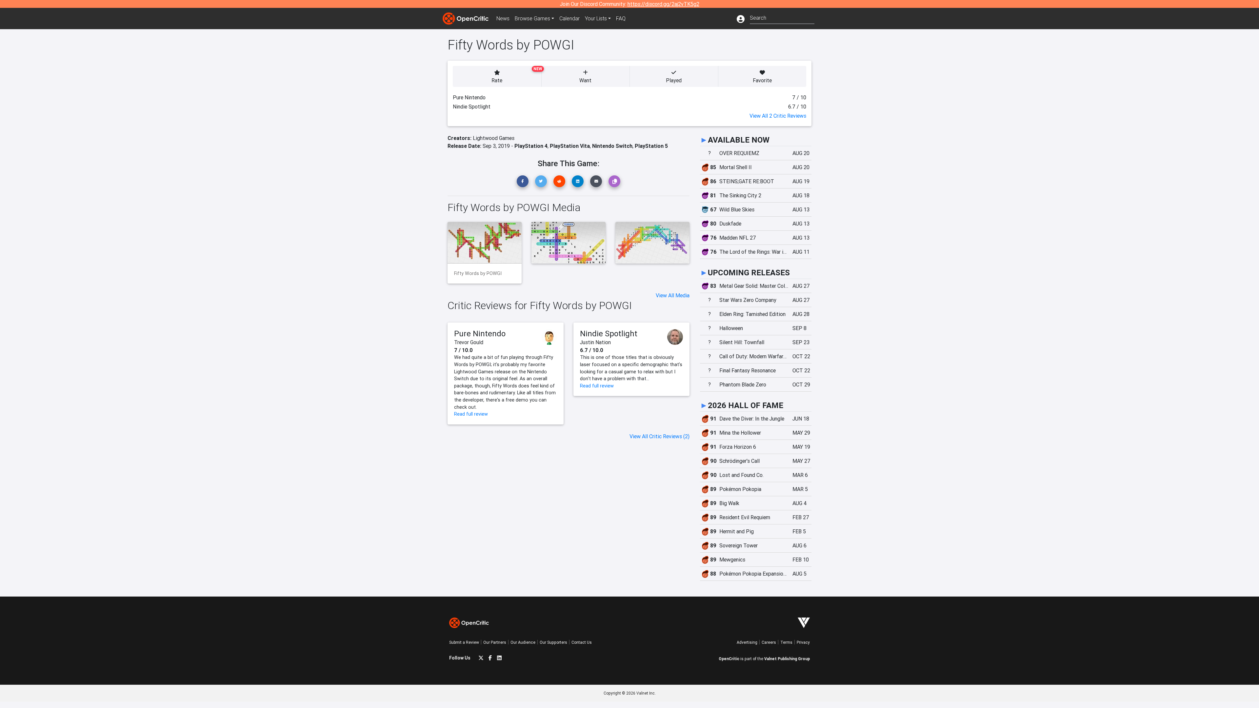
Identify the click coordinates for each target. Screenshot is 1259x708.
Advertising (747, 642)
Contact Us (581, 642)
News (503, 18)
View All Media (672, 295)
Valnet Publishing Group (787, 658)
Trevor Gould (468, 342)
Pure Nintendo (480, 333)
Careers (769, 642)
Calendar (569, 18)
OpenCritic (729, 658)
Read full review (471, 414)
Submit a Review (464, 642)
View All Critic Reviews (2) (659, 436)
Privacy (803, 642)
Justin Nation (595, 342)
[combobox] (782, 17)
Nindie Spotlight (608, 333)
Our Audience (522, 642)
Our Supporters (553, 642)
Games (532, 18)
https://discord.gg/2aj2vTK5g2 (663, 4)
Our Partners (494, 642)
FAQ (621, 18)
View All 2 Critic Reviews (777, 115)
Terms (786, 642)
